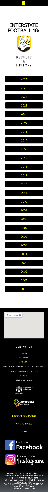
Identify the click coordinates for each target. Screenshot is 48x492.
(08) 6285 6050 (24, 357)
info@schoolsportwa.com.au (24, 380)
